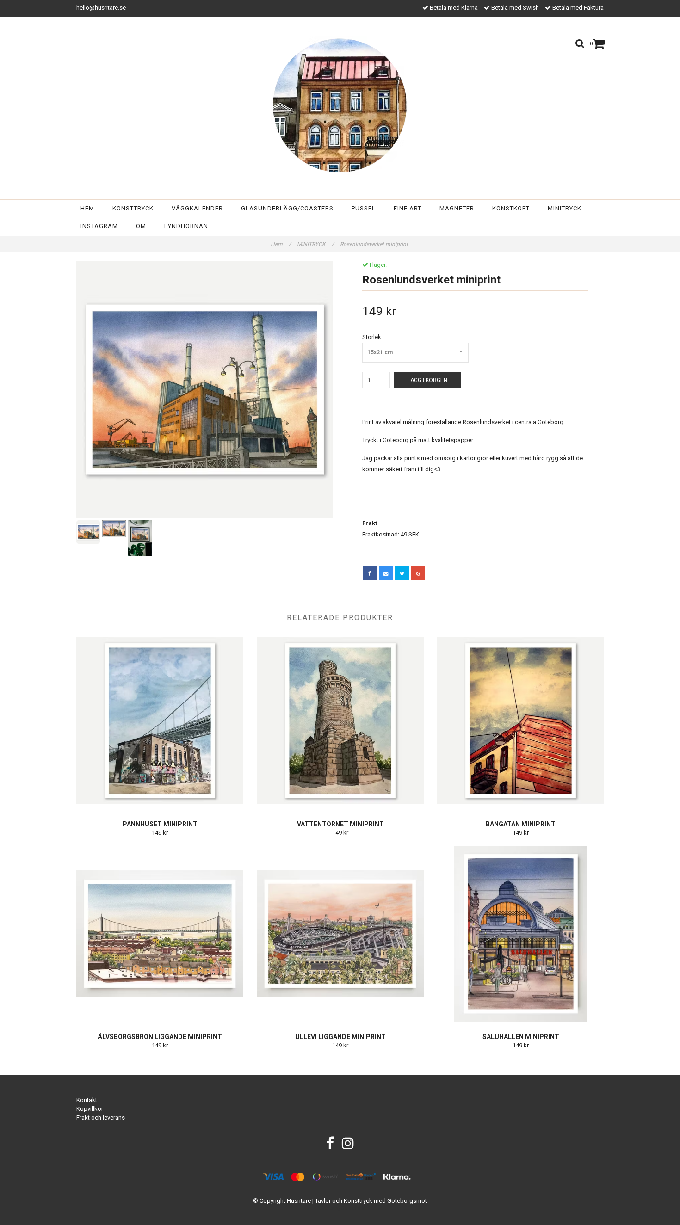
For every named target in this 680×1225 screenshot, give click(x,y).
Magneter (456, 208)
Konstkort (511, 208)
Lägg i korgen (427, 380)
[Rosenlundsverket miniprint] (204, 389)
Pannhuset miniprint (160, 824)
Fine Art (407, 208)
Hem (87, 208)
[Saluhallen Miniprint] (520, 934)
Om (141, 225)
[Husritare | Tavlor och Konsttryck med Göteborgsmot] (340, 105)
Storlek (371, 336)
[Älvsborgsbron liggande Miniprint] (159, 934)
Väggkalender (197, 208)
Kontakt (86, 1099)
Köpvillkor (89, 1108)
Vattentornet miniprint (340, 824)
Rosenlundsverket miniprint (374, 244)
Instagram (99, 225)
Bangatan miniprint (521, 824)
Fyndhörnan (186, 225)
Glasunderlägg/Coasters (287, 208)
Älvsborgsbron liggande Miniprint (160, 1036)
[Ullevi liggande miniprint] (340, 934)
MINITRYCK (315, 244)
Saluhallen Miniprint (520, 1036)
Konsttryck (133, 208)
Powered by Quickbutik (340, 1208)
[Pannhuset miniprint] (159, 721)
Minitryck (564, 208)
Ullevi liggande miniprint (340, 1036)
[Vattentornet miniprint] (340, 721)
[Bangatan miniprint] (520, 721)
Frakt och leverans (100, 1117)
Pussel (364, 208)
